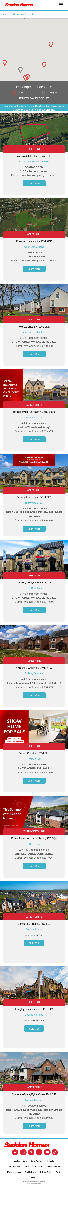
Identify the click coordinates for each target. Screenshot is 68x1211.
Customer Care (20, 1160)
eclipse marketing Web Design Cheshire (34, 1181)
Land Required (13, 1166)
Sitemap (34, 1177)
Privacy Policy (46, 1172)
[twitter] (31, 1153)
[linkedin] (39, 1153)
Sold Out (34, 943)
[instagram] (23, 1153)
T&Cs (58, 1172)
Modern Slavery (14, 1172)
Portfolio (50, 1160)
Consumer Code (54, 1166)
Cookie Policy (31, 1172)
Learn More (34, 183)
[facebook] (15, 1153)
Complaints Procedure (33, 1166)
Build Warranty (37, 1160)
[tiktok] (55, 1153)
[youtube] (47, 1153)
